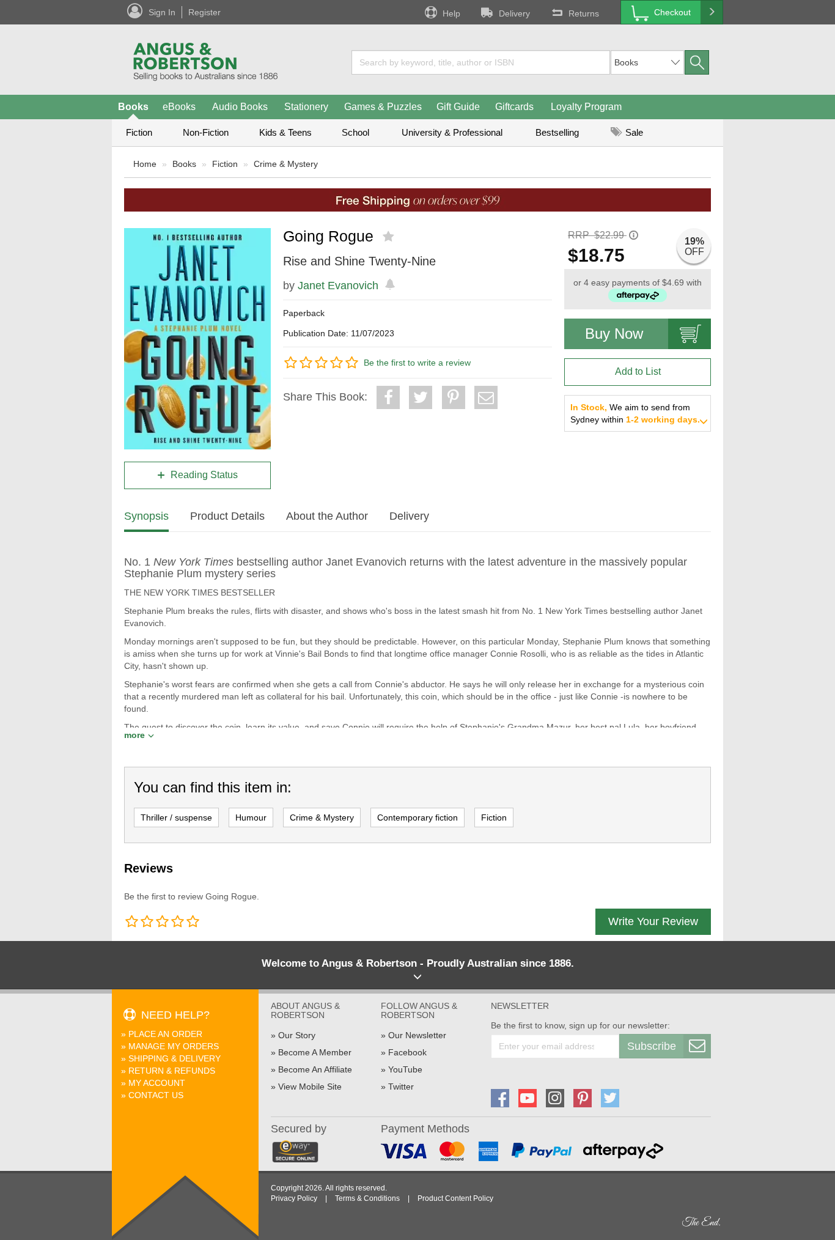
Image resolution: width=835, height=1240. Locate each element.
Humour (251, 817)
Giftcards (514, 106)
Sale (633, 132)
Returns (583, 13)
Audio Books (240, 106)
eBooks (179, 106)
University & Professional (452, 132)
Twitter (401, 1086)
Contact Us (155, 1095)
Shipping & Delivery (174, 1058)
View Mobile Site (310, 1086)
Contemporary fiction (417, 817)
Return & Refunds (171, 1071)
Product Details (227, 516)
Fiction (139, 132)
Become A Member (314, 1052)
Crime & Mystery (286, 164)
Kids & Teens (285, 132)
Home (144, 164)
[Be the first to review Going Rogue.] (390, 236)
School (355, 132)
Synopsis (146, 516)
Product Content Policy (455, 1198)
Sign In (162, 12)
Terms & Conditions (367, 1198)
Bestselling (557, 132)
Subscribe (651, 1046)
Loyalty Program (586, 106)
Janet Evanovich (338, 285)
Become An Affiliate (315, 1069)
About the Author (327, 516)
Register (204, 12)
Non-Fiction (206, 132)
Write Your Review (653, 921)
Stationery (306, 106)
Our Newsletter (417, 1035)
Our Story (296, 1035)
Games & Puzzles (383, 106)
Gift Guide (458, 106)
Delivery (514, 13)
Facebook (407, 1052)
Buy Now (614, 333)
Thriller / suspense (176, 817)
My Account (156, 1083)
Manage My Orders (173, 1046)
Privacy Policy (294, 1198)
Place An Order (165, 1034)
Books (133, 106)
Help (451, 13)
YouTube (405, 1069)
